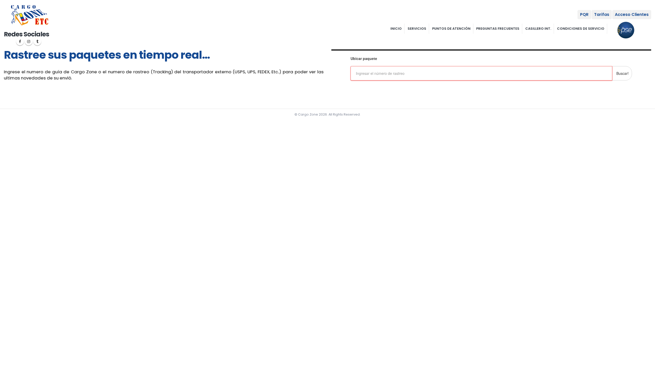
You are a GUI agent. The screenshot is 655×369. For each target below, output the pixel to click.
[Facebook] (20, 41)
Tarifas (601, 14)
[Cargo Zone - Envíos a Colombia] (29, 15)
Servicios (417, 28)
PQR (584, 14)
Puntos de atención (451, 28)
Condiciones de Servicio (580, 28)
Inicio (396, 28)
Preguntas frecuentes (497, 28)
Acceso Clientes (632, 14)
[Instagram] (28, 41)
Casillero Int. (538, 28)
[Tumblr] (37, 41)
